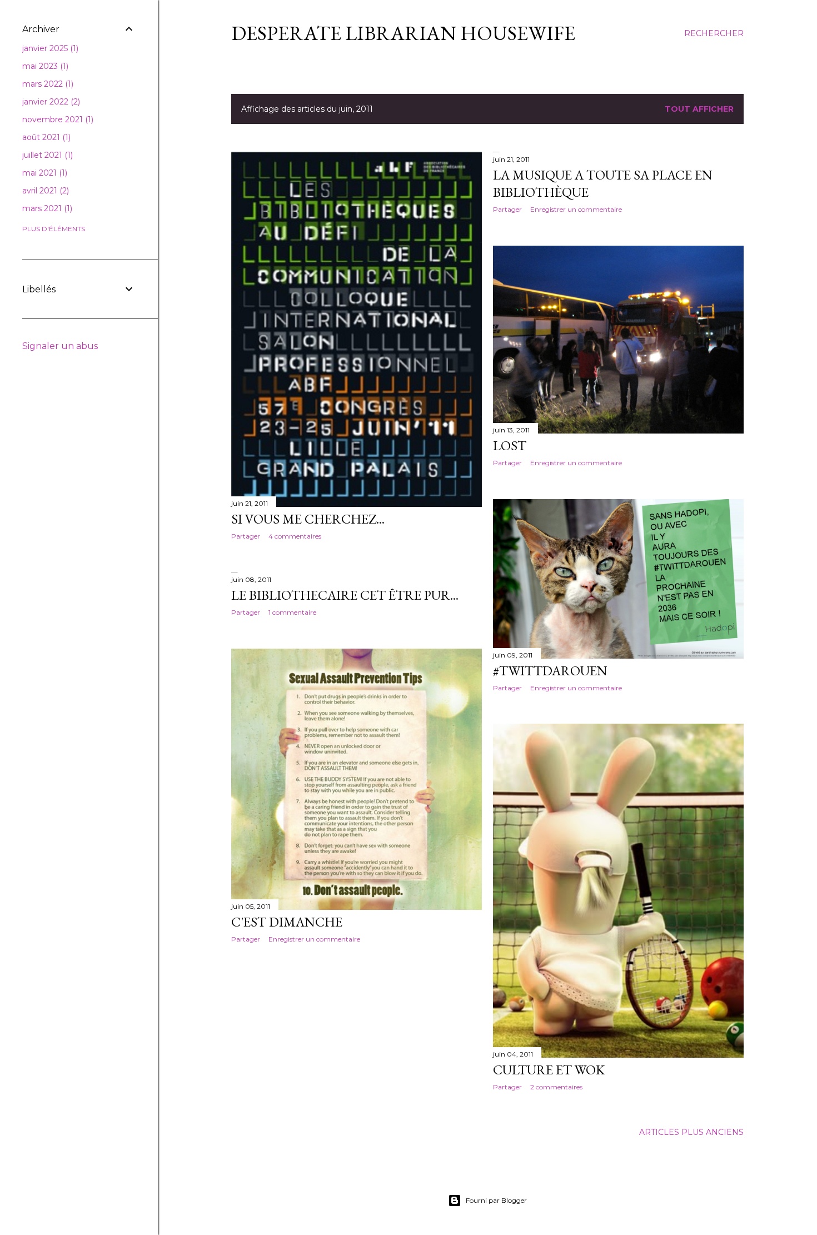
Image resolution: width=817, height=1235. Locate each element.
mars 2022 (46, 84)
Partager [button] (245, 536)
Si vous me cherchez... (308, 518)
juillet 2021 (46, 155)
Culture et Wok (549, 1069)
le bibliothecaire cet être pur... (345, 595)
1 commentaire (292, 612)
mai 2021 (43, 173)
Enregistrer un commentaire (576, 209)
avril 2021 (44, 191)
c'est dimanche (286, 921)
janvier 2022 (50, 102)
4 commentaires (294, 536)
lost (509, 445)
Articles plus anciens (691, 1132)
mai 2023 (44, 66)
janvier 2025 (49, 48)
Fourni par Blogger (496, 1200)
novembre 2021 (56, 119)
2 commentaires (556, 1087)
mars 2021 (46, 208)
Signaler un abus (60, 346)
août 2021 (45, 137)
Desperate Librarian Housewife (403, 33)
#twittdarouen (550, 670)
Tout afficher (699, 109)
